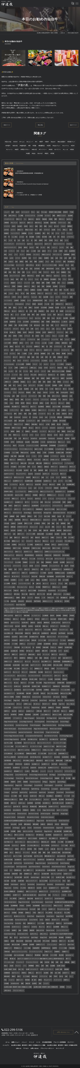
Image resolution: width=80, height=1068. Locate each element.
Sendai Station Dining (9, 934)
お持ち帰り (13, 389)
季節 (5, 569)
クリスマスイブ (31, 643)
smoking (35, 417)
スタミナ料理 (53, 955)
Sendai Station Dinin (23, 934)
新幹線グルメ (29, 955)
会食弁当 (39, 622)
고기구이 (52, 392)
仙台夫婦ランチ (64, 838)
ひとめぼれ (44, 360)
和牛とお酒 (31, 463)
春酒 (21, 873)
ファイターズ (42, 413)
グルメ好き (23, 888)
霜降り (30, 307)
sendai (46, 367)
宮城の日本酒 (28, 941)
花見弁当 (64, 413)
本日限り (63, 374)
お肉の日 (71, 321)
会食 (14, 534)
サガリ (42, 328)
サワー (20, 569)
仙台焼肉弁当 (18, 859)
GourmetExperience (69, 785)
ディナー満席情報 (49, 449)
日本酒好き (68, 937)
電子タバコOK (7, 590)
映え (5, 367)
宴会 (22, 410)
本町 (43, 268)
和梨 (66, 583)
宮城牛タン (66, 980)
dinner (19, 297)
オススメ (26, 374)
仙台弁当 (30, 474)
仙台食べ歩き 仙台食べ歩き (29, 895)
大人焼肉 (50, 679)
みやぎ (57, 268)
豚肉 (22, 399)
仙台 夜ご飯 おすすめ (35, 757)
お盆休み (13, 523)
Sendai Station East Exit (59, 512)
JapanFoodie (42, 792)
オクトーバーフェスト (9, 290)
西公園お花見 (33, 806)
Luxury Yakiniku (33, 919)
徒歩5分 (38, 219)
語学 (42, 965)
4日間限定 (46, 689)
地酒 (68, 268)
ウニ (25, 219)
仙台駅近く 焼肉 (36, 686)
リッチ (10, 367)
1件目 (34, 912)
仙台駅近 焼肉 (68, 647)
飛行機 (63, 353)
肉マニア (15, 357)
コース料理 (7, 544)
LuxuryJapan (55, 789)
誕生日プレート (8, 509)
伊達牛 (23, 275)
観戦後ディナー (8, 948)
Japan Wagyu (34, 937)
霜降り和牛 (44, 651)
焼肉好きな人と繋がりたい (10, 799)
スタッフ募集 (68, 481)
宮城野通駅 (66, 254)
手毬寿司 (41, 849)
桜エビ (11, 852)
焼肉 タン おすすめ (19, 835)
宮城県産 (28, 364)
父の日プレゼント (16, 926)
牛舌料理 (6, 442)
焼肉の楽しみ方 (45, 842)
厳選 (43, 282)
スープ (57, 325)
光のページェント (8, 304)
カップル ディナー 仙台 (36, 746)
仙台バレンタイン (21, 675)
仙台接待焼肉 (47, 643)
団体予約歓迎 (37, 601)
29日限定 (18, 697)
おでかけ (54, 519)
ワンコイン (69, 233)
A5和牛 (19, 781)
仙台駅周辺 (72, 251)
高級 (19, 272)
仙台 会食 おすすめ (40, 870)
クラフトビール (43, 976)
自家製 (69, 502)
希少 (21, 374)
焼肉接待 (65, 679)
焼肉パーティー (42, 410)
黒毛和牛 (65, 212)
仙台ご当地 (47, 516)
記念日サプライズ (69, 505)
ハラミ (16, 254)
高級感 (38, 282)
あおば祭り (34, 431)
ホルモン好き (37, 459)
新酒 (48, 318)
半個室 (47, 321)
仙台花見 (6, 824)
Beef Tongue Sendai (22, 866)
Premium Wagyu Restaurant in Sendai (13, 735)
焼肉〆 (69, 534)
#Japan (53, 142)
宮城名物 (51, 307)
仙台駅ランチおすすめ (9, 838)
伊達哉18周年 (33, 672)
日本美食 (14, 912)
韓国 (44, 396)
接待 (38, 420)
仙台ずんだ (37, 498)
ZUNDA (35, 530)
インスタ (53, 364)
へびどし (48, 336)
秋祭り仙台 (7, 558)
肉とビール (41, 926)
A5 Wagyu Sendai (8, 774)
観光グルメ (18, 852)
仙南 (43, 477)
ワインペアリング (8, 562)
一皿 (31, 325)
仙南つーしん (29, 484)
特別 (28, 293)
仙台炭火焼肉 (16, 665)
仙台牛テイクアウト (9, 474)
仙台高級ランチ (35, 764)
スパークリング (32, 396)
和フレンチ (24, 672)
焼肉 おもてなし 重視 (66, 693)
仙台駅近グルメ (47, 481)
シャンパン (24, 396)
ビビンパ (23, 339)
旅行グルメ (7, 912)
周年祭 (14, 336)
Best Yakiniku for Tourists (51, 735)
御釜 (61, 290)
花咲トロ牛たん (30, 265)
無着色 (18, 431)
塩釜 (33, 357)
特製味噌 (46, 456)
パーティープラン (14, 410)
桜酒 (40, 852)
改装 (35, 470)
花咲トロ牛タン (12, 215)
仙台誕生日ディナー (54, 888)
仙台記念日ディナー (60, 491)
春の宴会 (73, 757)
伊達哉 (50, 219)
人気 (32, 389)
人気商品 (57, 343)
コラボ (19, 321)
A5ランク (6, 378)
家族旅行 (13, 282)
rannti (68, 442)
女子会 (6, 346)
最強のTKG (32, 594)
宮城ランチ (24, 573)
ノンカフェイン (45, 339)
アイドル (37, 343)
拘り (48, 233)
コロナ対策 (40, 215)
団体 (25, 413)
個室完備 (13, 527)
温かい (17, 293)
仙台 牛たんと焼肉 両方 (10, 757)
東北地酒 (61, 937)
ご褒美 (16, 367)
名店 (72, 265)
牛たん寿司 (67, 912)
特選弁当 (6, 622)
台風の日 (47, 919)
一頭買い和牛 (56, 711)
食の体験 (40, 672)
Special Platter (43, 700)
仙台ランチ (22, 222)
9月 (58, 236)
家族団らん (59, 923)
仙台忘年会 (14, 636)
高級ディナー (19, 980)
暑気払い (30, 516)
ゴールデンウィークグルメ (10, 449)
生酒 (49, 852)
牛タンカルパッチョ (22, 587)
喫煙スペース (55, 378)
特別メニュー (7, 481)
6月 (52, 233)
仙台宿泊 (43, 314)
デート (49, 251)
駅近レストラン (8, 686)
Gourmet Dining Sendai (22, 725)
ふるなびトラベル (17, 707)
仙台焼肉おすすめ (34, 636)
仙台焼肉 (70, 215)
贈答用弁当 (46, 622)
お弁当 (11, 258)
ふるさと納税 (7, 707)
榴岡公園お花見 (42, 806)
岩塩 (69, 222)
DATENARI (37, 268)
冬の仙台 (23, 619)
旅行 (41, 229)
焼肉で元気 (45, 955)
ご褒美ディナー (23, 367)
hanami (29, 827)
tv (25, 279)
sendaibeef (37, 474)
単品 (71, 629)
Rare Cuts (60, 700)
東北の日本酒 (19, 941)
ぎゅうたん (37, 318)
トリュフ (25, 565)
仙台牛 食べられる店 (23, 757)
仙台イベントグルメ (46, 905)
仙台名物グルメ (46, 803)
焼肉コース (22, 357)
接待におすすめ (67, 530)
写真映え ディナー (36, 750)
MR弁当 (57, 824)
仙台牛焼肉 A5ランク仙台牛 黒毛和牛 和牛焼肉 (61, 934)
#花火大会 (8, 142)
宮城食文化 (54, 941)
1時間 (64, 502)
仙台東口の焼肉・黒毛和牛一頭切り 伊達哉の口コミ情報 (17, 987)
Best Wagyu (52, 774)
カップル (41, 488)
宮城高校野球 (36, 948)
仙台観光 (39, 290)
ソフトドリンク (44, 399)
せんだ (45, 888)
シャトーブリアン (35, 360)
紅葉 (29, 314)
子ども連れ (40, 385)
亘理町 (13, 286)
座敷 (54, 357)
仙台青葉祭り (7, 895)
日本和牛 (28, 905)
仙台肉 (6, 321)
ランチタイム (7, 392)
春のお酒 (34, 852)
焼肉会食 (46, 658)
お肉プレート (17, 509)
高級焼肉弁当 (56, 686)
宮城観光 (46, 290)
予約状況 (72, 615)
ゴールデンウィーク (9, 219)
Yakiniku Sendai (40, 718)
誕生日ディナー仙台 (24, 640)
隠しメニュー (52, 431)
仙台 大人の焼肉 (43, 881)
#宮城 (52, 153)
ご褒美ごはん (33, 367)
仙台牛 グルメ (7, 806)
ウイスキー (58, 261)
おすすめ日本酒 (56, 502)
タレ (23, 346)
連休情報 (58, 615)
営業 (52, 325)
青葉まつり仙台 (29, 229)
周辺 (46, 300)
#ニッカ (65, 149)
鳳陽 (44, 852)
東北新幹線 (37, 955)
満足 (48, 247)
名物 (52, 261)
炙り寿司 (71, 389)
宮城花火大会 (48, 555)
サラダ (6, 353)
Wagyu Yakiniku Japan (49, 682)
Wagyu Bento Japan (40, 863)
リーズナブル (35, 502)
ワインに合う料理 (65, 689)
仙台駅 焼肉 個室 (51, 870)
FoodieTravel (16, 789)
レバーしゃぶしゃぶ (61, 498)
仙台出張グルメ (8, 771)
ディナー (22, 254)
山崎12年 (38, 583)
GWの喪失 (68, 452)
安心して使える (70, 704)
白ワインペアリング (59, 558)
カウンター (15, 328)
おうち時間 (7, 583)
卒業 (54, 382)
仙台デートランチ (68, 835)
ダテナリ (21, 629)
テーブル (25, 371)
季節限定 (6, 463)
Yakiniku (45, 392)
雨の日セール (51, 374)
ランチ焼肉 (43, 573)
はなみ (6, 870)
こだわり (11, 293)
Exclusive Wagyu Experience (65, 774)
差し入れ (22, 484)
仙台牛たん (69, 219)
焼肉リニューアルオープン (46, 491)
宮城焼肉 (20, 286)
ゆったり (69, 456)
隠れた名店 (68, 314)
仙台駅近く (7, 573)
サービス (69, 516)
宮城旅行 (20, 378)
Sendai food (55, 813)
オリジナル (29, 346)
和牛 (46, 240)
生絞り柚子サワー (67, 658)
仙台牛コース (7, 672)
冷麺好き (27, 424)
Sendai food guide (45, 813)
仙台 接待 (13, 881)
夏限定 (40, 980)
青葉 (5, 307)
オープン (61, 481)
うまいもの (34, 297)
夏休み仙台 (34, 976)
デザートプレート (57, 254)
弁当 (49, 353)
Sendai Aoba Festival (9, 909)
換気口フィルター (61, 215)
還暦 (40, 382)
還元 (10, 336)
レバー (44, 498)
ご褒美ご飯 (39, 711)
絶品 (38, 286)
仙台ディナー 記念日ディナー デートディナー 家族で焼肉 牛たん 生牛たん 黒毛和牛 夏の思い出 (41, 958)
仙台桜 (20, 824)
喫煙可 (62, 378)
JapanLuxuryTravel (65, 789)
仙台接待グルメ (69, 803)
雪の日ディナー (46, 704)
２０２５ (6, 466)
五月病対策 (7, 452)
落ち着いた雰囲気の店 (9, 891)
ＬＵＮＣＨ (62, 293)
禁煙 (38, 378)
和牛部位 (22, 651)
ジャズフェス (65, 548)
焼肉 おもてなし (17, 760)
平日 (59, 279)
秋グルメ (31, 587)
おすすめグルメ (55, 845)
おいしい (58, 328)
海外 (17, 279)
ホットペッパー (20, 265)
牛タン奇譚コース (69, 541)
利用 (72, 519)
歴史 (40, 396)
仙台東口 (34, 983)
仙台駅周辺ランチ (68, 569)
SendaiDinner (38, 831)
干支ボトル (53, 647)
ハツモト (34, 456)
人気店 (63, 268)
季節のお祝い (35, 771)
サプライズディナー (47, 675)
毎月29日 (64, 477)
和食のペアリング (18, 424)
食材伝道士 (64, 343)
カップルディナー (36, 615)
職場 (41, 658)
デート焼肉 (31, 682)
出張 (53, 353)
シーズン (21, 580)
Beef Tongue (52, 700)
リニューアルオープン (20, 491)
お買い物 (36, 353)
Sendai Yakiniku (37, 512)
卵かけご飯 (24, 594)
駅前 (43, 321)
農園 (35, 261)
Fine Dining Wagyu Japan (66, 735)
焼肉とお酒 (23, 463)
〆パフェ (6, 431)
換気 (54, 215)
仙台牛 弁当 (70, 856)
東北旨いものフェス (9, 555)
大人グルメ (46, 799)
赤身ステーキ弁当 (8, 626)
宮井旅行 (6, 580)
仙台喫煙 (62, 562)
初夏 (39, 909)
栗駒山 (38, 580)
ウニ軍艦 (21, 215)
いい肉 (55, 251)
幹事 (37, 247)
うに (40, 364)
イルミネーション (63, 629)
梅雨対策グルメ (31, 923)
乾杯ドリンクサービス (31, 891)
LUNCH (14, 297)
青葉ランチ (14, 654)
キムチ (31, 318)
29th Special (56, 697)
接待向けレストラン (47, 601)
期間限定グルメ (21, 459)
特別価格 (35, 495)
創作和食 (29, 849)
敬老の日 (37, 537)
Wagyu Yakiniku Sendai (49, 810)
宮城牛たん (22, 643)
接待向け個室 (40, 534)
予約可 (55, 976)
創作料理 (13, 378)
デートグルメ (26, 852)
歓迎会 (6, 258)
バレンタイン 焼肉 (8, 746)
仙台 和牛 (26, 877)
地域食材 (43, 353)
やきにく (54, 336)
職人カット (64, 711)
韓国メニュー (15, 498)
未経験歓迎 (7, 972)
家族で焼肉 (26, 615)
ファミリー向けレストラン (26, 449)
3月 (20, 371)
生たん (72, 290)
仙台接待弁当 (16, 767)
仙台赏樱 (6, 831)
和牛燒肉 (21, 912)
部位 (64, 328)
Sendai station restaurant (47, 817)
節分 (71, 343)
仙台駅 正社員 (61, 965)
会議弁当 (43, 824)
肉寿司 (40, 240)
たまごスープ (58, 360)
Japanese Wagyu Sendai (65, 718)
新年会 (25, 247)
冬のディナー (48, 672)
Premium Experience (35, 781)
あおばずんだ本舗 (60, 576)
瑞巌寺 (6, 516)
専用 (30, 530)
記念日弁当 (33, 767)
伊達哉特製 (44, 565)
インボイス (53, 658)
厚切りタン (61, 219)
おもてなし (26, 707)
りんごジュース (63, 470)
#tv (36, 142)
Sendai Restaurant (59, 898)
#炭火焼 (15, 146)
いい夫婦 (33, 251)
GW (74, 258)
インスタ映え (60, 364)
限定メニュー (61, 442)
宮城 (52, 258)
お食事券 (16, 300)
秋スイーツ (45, 583)
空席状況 (65, 615)
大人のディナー (16, 558)
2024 (66, 251)
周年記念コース (55, 689)
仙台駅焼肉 (30, 803)
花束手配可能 (7, 760)
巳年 (42, 336)
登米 (46, 357)
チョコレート (7, 328)
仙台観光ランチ (43, 838)
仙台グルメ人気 (8, 863)
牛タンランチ (14, 222)
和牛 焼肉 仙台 (39, 835)
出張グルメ (21, 711)
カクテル (64, 275)
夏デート (68, 958)
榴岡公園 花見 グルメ (50, 856)
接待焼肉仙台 (7, 548)
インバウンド (43, 431)
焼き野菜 (24, 258)
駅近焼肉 (54, 704)
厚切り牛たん (38, 222)
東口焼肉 (42, 636)
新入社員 (35, 403)
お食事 (26, 580)
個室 (13, 212)
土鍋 (56, 258)
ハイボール (15, 339)
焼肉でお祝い (69, 449)
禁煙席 (42, 378)
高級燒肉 (57, 778)
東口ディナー (36, 477)
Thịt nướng (7, 396)
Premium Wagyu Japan (52, 721)
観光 (61, 240)
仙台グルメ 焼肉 (45, 877)
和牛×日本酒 (62, 420)
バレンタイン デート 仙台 (59, 743)
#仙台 (33, 153)
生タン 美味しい (8, 835)
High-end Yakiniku (9, 725)
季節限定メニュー (8, 849)
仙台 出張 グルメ (71, 877)
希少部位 (33, 293)
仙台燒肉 (6, 905)
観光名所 (40, 304)
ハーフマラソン (54, 456)
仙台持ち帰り (25, 622)
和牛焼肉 (47, 544)
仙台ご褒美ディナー (46, 661)
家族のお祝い (31, 654)
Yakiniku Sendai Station (10, 902)
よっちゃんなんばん (9, 364)
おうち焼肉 (65, 580)
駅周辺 (21, 261)
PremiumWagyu (28, 785)
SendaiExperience (59, 884)
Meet (64, 881)
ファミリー (56, 350)
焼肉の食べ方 (31, 888)
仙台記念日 (14, 640)
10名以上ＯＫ (50, 597)
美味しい (65, 229)
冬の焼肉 (71, 643)
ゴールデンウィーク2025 (32, 445)
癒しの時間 (70, 941)
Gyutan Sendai (49, 902)
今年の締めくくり (64, 626)
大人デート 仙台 (52, 753)
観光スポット (69, 304)
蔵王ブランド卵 (41, 594)
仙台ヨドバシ (70, 562)
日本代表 (47, 962)
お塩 (53, 328)
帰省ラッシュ (16, 435)
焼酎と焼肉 (39, 463)
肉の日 (52, 272)
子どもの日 (21, 445)
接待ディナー (7, 534)
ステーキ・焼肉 (42, 640)
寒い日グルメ (37, 704)
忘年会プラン (35, 569)
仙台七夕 (61, 265)
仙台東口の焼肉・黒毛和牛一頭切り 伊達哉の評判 (46, 987)
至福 (42, 562)
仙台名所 (36, 307)
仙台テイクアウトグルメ (29, 859)
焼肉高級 (6, 884)
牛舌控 (73, 438)
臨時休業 (41, 470)
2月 (16, 371)
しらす (46, 849)
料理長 (6, 484)
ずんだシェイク (33, 527)
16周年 (60, 251)
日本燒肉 (6, 983)
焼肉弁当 (6, 389)
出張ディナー (45, 619)
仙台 (38, 212)
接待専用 (24, 626)
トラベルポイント (17, 718)
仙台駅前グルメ (8, 594)
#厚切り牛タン (25, 149)
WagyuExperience (8, 785)
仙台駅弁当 (27, 764)
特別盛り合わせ (26, 697)
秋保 (40, 272)
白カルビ (45, 484)
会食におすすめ (40, 930)
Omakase (6, 796)
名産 (34, 392)
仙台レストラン (29, 629)
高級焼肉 (44, 219)
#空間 (48, 146)
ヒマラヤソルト (58, 346)
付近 (52, 304)
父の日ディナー (48, 898)
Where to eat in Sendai (55, 728)
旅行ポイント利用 (57, 714)
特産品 (6, 459)
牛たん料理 (19, 470)
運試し (14, 307)
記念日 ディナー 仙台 (49, 746)
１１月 (43, 597)
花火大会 (70, 279)
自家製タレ (37, 346)
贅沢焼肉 (27, 980)
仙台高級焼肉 (50, 576)
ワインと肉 (32, 558)
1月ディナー (25, 668)
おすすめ (6, 229)
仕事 (35, 516)
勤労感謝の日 (64, 597)
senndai (63, 456)
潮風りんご (7, 286)
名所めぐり (21, 311)
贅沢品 (17, 399)
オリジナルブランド (22, 318)
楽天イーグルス (56, 396)
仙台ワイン (7, 640)
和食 (35, 849)
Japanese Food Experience (25, 732)
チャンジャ (61, 495)
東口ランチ (63, 474)
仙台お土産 (34, 576)
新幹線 (58, 353)
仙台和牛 (26, 470)
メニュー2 (42, 771)
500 (5, 236)
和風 (49, 396)
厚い (5, 240)
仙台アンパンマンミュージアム (19, 951)
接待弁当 (33, 622)
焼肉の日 (70, 527)
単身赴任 (60, 357)
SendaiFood (34, 438)
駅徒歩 (38, 452)
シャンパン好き (70, 558)
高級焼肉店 (48, 562)
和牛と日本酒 (46, 941)
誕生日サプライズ (43, 891)
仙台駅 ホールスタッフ (32, 969)
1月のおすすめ (62, 643)
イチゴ (31, 435)
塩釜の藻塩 (53, 222)
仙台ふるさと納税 (68, 714)
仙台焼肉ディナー (8, 502)
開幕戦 (59, 382)
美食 (26, 799)
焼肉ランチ (30, 222)
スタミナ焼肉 (41, 923)
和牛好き (37, 619)
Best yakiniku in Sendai (33, 817)
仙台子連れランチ (8, 842)
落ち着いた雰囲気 (23, 325)
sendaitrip (34, 926)
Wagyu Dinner (60, 916)
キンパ (29, 382)
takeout (70, 353)
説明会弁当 (50, 824)
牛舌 (62, 778)
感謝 (5, 336)
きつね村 (23, 314)
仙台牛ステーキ (66, 622)
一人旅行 (51, 343)
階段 (45, 226)
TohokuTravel (59, 792)
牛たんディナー (48, 980)
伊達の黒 (13, 318)
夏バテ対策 (7, 541)
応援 (30, 413)
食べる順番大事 (69, 842)
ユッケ (52, 541)
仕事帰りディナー (40, 944)
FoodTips (15, 888)
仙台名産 (68, 428)
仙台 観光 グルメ (30, 835)
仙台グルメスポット (9, 470)
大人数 (47, 403)
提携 (11, 537)
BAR (15, 569)
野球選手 (15, 343)
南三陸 (31, 565)
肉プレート (39, 350)
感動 (41, 962)
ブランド (51, 300)
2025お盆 (6, 523)
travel (25, 385)
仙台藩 (57, 307)
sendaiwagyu (16, 827)
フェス (40, 516)
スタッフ (58, 527)
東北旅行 (28, 392)
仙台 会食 (6, 881)
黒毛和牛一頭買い (62, 619)
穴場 (47, 311)
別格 (5, 519)
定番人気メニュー (18, 661)
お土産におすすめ (56, 622)
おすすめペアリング (57, 463)
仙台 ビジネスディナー (31, 881)
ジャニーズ (27, 282)
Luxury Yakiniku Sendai (21, 774)
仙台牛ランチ (46, 474)
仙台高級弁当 (17, 689)
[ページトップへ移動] (77, 1032)
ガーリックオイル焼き (9, 587)
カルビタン (30, 498)
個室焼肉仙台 (71, 640)
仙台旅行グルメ (30, 711)
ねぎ (35, 488)
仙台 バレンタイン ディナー (44, 743)
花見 (30, 258)
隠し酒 (58, 424)
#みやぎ (40, 153)
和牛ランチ (72, 466)
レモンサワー (7, 339)
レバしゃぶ (51, 498)
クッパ (17, 314)
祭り (36, 229)
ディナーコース (57, 980)
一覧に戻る (40, 125)
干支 (71, 332)
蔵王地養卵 (53, 399)
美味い (33, 286)
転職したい (31, 972)
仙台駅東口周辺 (71, 573)
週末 (50, 976)
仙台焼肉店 (41, 406)
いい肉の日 (64, 321)
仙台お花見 (13, 824)
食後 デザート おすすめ (23, 750)
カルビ (10, 254)
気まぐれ (6, 314)
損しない (14, 311)
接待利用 (59, 530)
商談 (40, 530)
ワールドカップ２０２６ (32, 962)
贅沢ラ (15, 658)
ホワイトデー (32, 385)
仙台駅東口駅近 (70, 484)
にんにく (66, 519)
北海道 (34, 413)
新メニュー (61, 403)
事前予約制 (24, 679)
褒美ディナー (62, 941)
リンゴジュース (65, 350)
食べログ (56, 226)
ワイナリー (46, 272)
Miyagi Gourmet (40, 916)
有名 (5, 980)
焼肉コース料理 (23, 636)
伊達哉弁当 (25, 810)
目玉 (5, 371)
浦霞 (44, 318)
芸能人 (40, 258)
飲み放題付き (58, 796)
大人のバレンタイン (59, 672)
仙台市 (24, 332)
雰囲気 (19, 332)
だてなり (28, 304)
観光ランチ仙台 (38, 449)
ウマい (59, 229)
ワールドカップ (20, 962)
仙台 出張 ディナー (62, 870)
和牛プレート (7, 512)
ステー (60, 651)
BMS (29, 466)
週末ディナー (25, 537)
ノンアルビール (8, 413)
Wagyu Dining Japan (29, 718)
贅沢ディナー (47, 711)
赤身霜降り (13, 580)
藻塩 (51, 346)
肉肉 (49, 895)
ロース (20, 307)
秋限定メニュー (56, 587)
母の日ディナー (39, 898)
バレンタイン (36, 254)
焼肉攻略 (53, 842)
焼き (40, 297)
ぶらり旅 (44, 343)
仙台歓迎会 (7, 406)
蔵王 (56, 290)
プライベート (60, 332)
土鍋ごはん (45, 459)
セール (29, 300)
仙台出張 (13, 530)
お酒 (13, 396)
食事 (69, 523)
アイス (14, 392)
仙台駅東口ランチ (21, 838)
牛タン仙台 (44, 212)
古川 (27, 328)
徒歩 (36, 389)
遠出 (16, 261)
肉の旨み (55, 643)
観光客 (53, 424)
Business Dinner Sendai (21, 919)
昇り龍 (6, 332)
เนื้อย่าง (71, 392)
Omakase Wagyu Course (46, 778)
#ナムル (22, 142)
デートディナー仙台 (63, 636)
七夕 (19, 240)
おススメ (13, 229)
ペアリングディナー (53, 640)
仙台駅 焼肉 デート (63, 753)
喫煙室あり (30, 658)
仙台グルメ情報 (56, 406)
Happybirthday (35, 707)
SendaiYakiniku (42, 590)
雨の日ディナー (55, 919)
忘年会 (20, 247)
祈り (14, 385)
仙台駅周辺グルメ (34, 573)
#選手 (41, 142)
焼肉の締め (34, 424)
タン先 (38, 810)
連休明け (6, 456)
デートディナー (8, 647)
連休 (5, 261)
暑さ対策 (61, 955)
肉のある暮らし (69, 799)
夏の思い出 (12, 958)
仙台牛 (17, 212)
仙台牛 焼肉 (63, 739)
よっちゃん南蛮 (20, 364)
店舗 (65, 537)
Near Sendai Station (9, 704)
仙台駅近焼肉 (7, 665)
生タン (31, 226)
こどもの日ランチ (62, 445)
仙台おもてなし (63, 764)
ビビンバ (30, 279)
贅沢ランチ (54, 654)
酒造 (52, 972)
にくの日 (61, 336)
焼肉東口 (14, 930)
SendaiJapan (51, 792)
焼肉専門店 (12, 321)
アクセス (69, 987)
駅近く (19, 976)
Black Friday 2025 (20, 604)
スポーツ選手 (7, 343)
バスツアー (30, 597)
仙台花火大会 (39, 555)
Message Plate (47, 512)
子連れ (6, 403)
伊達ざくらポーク (46, 254)
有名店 (6, 937)
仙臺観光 (33, 290)
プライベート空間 (30, 534)
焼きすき (65, 399)
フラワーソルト (62, 222)
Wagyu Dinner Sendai (24, 902)
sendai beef (70, 431)
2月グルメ (19, 704)
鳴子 (33, 314)
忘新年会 (70, 328)
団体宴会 (27, 410)
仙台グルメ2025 (19, 495)
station (19, 385)
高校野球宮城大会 (46, 948)
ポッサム (23, 498)
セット (71, 976)
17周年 (20, 336)
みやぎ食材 (25, 321)
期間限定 (70, 226)
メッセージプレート (45, 505)
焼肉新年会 (22, 658)
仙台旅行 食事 (26, 686)
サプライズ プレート (70, 771)
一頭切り (26, 290)
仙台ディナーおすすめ (62, 810)
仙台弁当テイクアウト (66, 806)
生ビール (17, 346)
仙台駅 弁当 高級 (8, 859)
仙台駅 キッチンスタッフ (46, 969)
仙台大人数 (70, 633)
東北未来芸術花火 (29, 555)
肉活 (24, 923)
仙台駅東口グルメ (65, 459)
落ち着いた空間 (8, 438)
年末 (43, 325)
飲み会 (63, 236)
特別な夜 (34, 640)
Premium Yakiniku (69, 700)
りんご (63, 282)
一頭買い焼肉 (68, 760)
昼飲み (11, 346)
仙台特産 (33, 452)
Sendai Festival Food (22, 909)
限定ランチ (58, 389)
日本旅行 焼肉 (60, 682)
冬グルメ (14, 629)
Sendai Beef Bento (28, 863)
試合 (31, 268)
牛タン (33, 212)
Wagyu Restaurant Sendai (10, 721)
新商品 (68, 403)
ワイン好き (63, 640)
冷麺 (50, 236)
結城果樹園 (70, 282)
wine (58, 272)
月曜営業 (6, 222)
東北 (14, 360)
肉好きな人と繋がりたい (33, 842)
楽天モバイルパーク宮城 (58, 371)
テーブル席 (67, 796)
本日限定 (20, 530)
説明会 (19, 831)
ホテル (13, 268)
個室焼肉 (63, 523)
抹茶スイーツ (68, 849)
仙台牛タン (30, 244)
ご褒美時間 (24, 944)
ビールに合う (59, 541)
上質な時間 (35, 714)
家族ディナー (45, 537)
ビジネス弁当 (25, 767)
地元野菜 (26, 389)
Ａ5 (63, 484)
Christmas (69, 244)
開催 (52, 962)
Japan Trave (71, 944)
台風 (22, 268)
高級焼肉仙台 (39, 509)
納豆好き (29, 459)
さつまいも (53, 583)
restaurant (52, 428)
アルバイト (18, 965)
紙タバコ (38, 428)
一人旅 (30, 353)
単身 (19, 353)
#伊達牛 (7, 146)
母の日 (61, 435)
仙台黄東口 (44, 580)
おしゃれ (63, 307)
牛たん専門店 (49, 912)
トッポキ (68, 495)
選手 (22, 279)
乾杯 (58, 410)
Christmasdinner (19, 304)
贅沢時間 (23, 845)
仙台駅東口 (37, 233)
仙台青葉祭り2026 (66, 891)
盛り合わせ (37, 325)
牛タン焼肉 (39, 682)
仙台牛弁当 (72, 470)
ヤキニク (35, 364)
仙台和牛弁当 (41, 859)
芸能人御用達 (35, 442)
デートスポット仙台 (9, 962)
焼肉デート (27, 286)
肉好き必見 (53, 633)
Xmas (53, 318)
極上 (61, 339)
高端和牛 (13, 781)
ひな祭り (27, 771)
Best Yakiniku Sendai (51, 820)
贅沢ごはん (24, 558)
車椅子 (10, 505)
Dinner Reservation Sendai (25, 728)
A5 (64, 346)
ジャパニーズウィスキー (24, 583)
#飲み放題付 (61, 142)
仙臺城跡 (12, 516)
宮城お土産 (42, 576)
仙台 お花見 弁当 (61, 856)
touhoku (25, 417)
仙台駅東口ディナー (18, 481)
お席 (33, 282)
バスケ (6, 898)
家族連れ (23, 382)
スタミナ (44, 909)
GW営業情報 (52, 445)
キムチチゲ (7, 498)
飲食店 (34, 304)
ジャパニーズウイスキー (62, 930)
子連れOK (16, 590)
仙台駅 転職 (59, 969)
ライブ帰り (71, 537)
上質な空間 (36, 693)
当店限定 (14, 544)
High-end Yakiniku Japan (32, 778)
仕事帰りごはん (27, 704)
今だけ (19, 360)
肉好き (21, 343)
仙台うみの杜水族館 (19, 955)
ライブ (34, 258)
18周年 (52, 668)
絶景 (35, 311)
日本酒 (50, 240)
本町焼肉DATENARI (37, 300)
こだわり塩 (52, 417)
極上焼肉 (61, 799)
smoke (41, 417)
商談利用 (32, 930)
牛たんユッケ (36, 661)
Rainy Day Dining (8, 923)
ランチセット (56, 895)
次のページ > (73, 125)
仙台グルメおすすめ (28, 831)
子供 (67, 247)
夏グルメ (49, 926)
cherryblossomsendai (48, 827)
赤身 (25, 307)
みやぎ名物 (43, 307)
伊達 (10, 272)
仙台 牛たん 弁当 (38, 856)
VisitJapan (6, 792)
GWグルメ (22, 884)
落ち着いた (12, 332)
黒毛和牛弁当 (18, 764)
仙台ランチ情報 (32, 590)
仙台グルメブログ (51, 636)
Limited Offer (34, 700)
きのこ (55, 293)
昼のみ (70, 413)
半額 (69, 477)
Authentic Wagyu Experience (11, 739)
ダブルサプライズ (17, 512)
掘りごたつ (53, 403)
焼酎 (18, 396)
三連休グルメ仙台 (36, 548)
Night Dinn (61, 704)
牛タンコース (22, 544)
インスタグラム (13, 484)
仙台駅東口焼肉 (29, 481)
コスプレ (62, 247)
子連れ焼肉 (71, 948)
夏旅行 (13, 976)
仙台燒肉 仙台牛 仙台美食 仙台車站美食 (64, 902)
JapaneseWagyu (62, 781)
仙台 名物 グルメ (8, 877)
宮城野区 (46, 258)
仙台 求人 (21, 969)
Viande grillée (64, 392)
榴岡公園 (59, 417)
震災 (72, 382)
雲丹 (54, 314)
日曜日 (52, 537)
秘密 (12, 350)
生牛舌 (12, 442)
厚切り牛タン (30, 275)
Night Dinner (25, 700)
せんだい (46, 364)
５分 (46, 389)
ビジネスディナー (31, 420)
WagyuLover (19, 785)
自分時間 (32, 944)
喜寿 (44, 382)
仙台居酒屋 (56, 926)
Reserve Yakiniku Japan (10, 728)
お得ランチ (7, 297)
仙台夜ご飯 (37, 626)
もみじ (32, 580)
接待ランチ (7, 654)
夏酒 (46, 470)
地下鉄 (41, 389)
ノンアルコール (31, 339)
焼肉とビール (64, 926)
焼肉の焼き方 (39, 760)
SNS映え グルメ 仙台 (48, 750)
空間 (23, 272)
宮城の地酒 (45, 647)
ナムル (36, 279)
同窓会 (43, 523)
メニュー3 (50, 771)
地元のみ (50, 435)
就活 (61, 962)
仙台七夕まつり (69, 955)
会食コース (27, 569)
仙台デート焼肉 (65, 888)
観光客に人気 (36, 633)
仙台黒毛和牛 (35, 505)
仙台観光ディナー (46, 686)
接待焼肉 (6, 651)
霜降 (67, 336)
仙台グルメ (56, 275)
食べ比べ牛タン (16, 576)
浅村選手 (28, 477)
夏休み (73, 972)
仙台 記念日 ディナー (9, 693)
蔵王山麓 (49, 594)
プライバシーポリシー (18, 990)
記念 (39, 251)
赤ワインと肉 (49, 558)
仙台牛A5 (50, 573)
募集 (53, 527)
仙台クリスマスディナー (10, 247)
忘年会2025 (21, 601)
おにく (48, 328)
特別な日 (43, 693)
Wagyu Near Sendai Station (41, 728)
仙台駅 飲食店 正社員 (10, 969)
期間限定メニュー (51, 495)
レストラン (45, 428)
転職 (57, 962)
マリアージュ (40, 558)
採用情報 (62, 987)
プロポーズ (59, 537)
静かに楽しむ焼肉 (58, 665)
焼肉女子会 (27, 633)
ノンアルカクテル (69, 463)
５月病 (44, 452)
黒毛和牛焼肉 (57, 661)
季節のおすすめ (24, 452)
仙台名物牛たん (71, 859)
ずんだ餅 (66, 290)
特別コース (19, 219)
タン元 (33, 466)
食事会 (41, 403)
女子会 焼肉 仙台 (8, 753)
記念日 (13, 226)
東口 (44, 233)
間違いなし (7, 311)
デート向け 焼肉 (42, 753)
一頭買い (6, 318)
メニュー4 (32, 562)
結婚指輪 (24, 233)
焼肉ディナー (18, 350)
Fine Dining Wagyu (9, 778)
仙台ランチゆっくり (20, 842)
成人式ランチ (62, 654)
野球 (31, 371)
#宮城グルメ (71, 142)
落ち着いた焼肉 (33, 679)
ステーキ (17, 258)
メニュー (67, 339)
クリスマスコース (20, 244)
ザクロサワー (29, 541)
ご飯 (15, 325)
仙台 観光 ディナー (47, 757)
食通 (15, 420)
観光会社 (37, 597)
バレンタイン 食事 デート (22, 746)
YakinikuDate (31, 884)
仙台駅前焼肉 (38, 481)
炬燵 (5, 505)
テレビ (22, 251)
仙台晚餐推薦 (14, 905)
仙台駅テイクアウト (53, 806)
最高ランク (36, 873)
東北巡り (6, 530)
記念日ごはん (22, 803)
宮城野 (48, 282)
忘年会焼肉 (7, 643)
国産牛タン (7, 711)
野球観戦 (68, 371)
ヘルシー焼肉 (15, 452)
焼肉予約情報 (44, 445)
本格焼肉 (21, 714)
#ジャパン (9, 149)
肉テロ (66, 357)
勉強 (47, 965)
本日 (59, 282)
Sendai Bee (18, 923)
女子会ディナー (54, 626)
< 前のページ (6, 125)
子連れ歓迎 (7, 428)
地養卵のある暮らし (9, 597)
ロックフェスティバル (55, 881)
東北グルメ (45, 541)
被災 (5, 385)
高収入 (37, 965)
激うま (16, 937)
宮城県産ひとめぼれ (60, 573)
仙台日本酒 (7, 873)
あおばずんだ (60, 428)
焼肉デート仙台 (17, 548)
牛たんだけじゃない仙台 (63, 909)
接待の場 (46, 530)
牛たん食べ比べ (58, 912)
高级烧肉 (25, 781)
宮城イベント (18, 551)
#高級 (34, 146)
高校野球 (54, 948)
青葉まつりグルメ (58, 905)
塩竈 (17, 516)
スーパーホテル (8, 300)
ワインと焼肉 (47, 629)
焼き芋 (66, 565)
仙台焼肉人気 (14, 651)
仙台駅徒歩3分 (45, 633)
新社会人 (29, 403)
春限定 (16, 849)
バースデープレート (55, 891)
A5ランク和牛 (22, 466)
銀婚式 (49, 382)
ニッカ (28, 272)
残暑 (22, 983)
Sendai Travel (30, 916)
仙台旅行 (20, 226)
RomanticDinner (41, 884)
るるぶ (50, 226)
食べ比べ (38, 265)
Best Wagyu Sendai (51, 718)
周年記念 (46, 668)
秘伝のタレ (31, 219)
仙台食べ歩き (33, 796)
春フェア (23, 849)
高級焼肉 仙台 (17, 870)
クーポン (30, 233)
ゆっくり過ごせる (26, 647)
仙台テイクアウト (15, 622)
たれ (73, 796)
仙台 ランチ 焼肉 (17, 856)
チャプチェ (12, 353)
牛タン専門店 (13, 898)
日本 (69, 275)
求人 (64, 527)
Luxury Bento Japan (9, 866)
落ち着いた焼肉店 (47, 665)
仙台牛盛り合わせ (51, 442)
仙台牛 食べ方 (16, 806)
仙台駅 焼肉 (21, 881)
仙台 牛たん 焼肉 (8, 743)
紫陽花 (63, 431)
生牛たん (54, 544)
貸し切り (59, 318)
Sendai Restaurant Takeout (58, 866)
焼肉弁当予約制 (65, 686)
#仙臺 (28, 153)
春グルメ (72, 845)
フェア (63, 233)
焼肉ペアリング (14, 463)
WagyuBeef (52, 781)
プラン (64, 279)
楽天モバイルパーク (19, 477)
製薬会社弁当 (64, 824)
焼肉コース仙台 (56, 548)
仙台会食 (63, 534)
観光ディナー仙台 (49, 760)
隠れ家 (23, 597)
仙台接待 (57, 534)
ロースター (47, 215)
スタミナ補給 (27, 948)
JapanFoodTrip (23, 792)
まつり (28, 456)
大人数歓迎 (45, 615)
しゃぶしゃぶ (71, 498)
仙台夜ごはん (17, 686)
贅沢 (41, 226)
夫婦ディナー (7, 679)
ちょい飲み (14, 236)
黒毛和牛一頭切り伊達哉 (55, 212)
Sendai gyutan (21, 817)
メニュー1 (6, 212)
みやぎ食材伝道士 (35, 321)
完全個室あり (20, 891)
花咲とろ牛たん (44, 934)
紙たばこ (31, 428)
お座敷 (60, 385)
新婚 (71, 229)
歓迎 (20, 796)
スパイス (37, 565)
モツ (23, 541)
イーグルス (65, 382)
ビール (57, 233)
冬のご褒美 (17, 668)
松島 (52, 290)
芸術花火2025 (57, 555)
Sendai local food (21, 813)
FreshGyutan (51, 438)
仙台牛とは (25, 806)
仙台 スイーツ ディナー (10, 750)
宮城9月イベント (38, 551)
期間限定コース (38, 668)
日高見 (37, 336)
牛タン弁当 (33, 374)
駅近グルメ (12, 459)
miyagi (40, 367)
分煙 (36, 658)
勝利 (15, 413)
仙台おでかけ (46, 519)
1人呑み (38, 236)
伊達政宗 (19, 290)
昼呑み (6, 417)
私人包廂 (68, 778)
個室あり (40, 466)
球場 (49, 371)
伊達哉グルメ (47, 463)
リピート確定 (64, 845)
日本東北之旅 (19, 442)
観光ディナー (18, 615)
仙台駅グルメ (26, 505)
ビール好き (7, 930)
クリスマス (7, 226)
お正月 (44, 332)
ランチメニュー (25, 576)
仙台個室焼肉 (71, 491)
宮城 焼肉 (13, 456)
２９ (25, 530)
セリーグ (37, 371)
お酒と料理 (7, 845)
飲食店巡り (41, 311)
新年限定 (38, 647)
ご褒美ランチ (7, 382)
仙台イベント (48, 293)
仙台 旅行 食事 (18, 877)
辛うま (22, 293)
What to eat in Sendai (9, 813)
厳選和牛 (71, 711)
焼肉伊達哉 (17, 519)
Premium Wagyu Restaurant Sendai (38, 774)
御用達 (73, 339)
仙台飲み (30, 626)
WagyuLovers (7, 888)
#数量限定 (41, 146)
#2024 (15, 142)
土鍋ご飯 (53, 849)
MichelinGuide (25, 789)
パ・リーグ (14, 374)
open (55, 481)
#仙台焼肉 (13, 601)
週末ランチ (17, 537)
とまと (30, 488)
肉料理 (69, 346)
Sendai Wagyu (27, 512)
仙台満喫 (65, 318)
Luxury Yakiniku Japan (37, 902)
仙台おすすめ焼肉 (8, 919)
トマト (14, 488)
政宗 (43, 275)
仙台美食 (67, 438)
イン (31, 668)
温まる (22, 328)
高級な (11, 399)
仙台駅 (53, 229)
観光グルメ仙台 (46, 548)
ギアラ (40, 456)
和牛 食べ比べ (29, 651)
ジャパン (6, 279)
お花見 (58, 413)
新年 (67, 332)
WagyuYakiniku (48, 831)
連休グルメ (15, 619)
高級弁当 (71, 619)
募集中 (73, 962)
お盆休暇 (20, 523)
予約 (69, 272)
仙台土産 (17, 626)
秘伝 (43, 346)
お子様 (47, 424)
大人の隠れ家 (49, 534)
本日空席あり (7, 619)
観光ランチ (23, 590)
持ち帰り (14, 583)
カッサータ (24, 435)
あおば (59, 516)
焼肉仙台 (46, 466)
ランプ (57, 477)
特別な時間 (54, 799)
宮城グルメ (49, 275)
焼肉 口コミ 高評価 (8, 697)
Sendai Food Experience (10, 732)
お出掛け (41, 261)
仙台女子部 (37, 484)
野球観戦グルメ (18, 948)
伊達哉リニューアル (33, 491)
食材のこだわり (57, 594)
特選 (11, 417)
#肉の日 (34, 149)
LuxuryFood (7, 789)
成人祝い (66, 651)
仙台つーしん (7, 488)
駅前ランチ (7, 576)
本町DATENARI (50, 268)
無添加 (12, 431)
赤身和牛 (37, 651)
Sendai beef (17, 417)
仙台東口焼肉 (64, 488)
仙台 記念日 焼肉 (66, 852)
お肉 (5, 325)
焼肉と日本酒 (37, 941)
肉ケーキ (65, 675)
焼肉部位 (33, 810)
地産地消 (46, 279)
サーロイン (25, 360)
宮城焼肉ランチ (28, 873)
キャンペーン (7, 360)
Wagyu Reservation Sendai (49, 725)
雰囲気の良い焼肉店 (31, 753)
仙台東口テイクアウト (53, 767)
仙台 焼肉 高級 (57, 831)
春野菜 (6, 852)
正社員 (11, 965)
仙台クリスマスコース (59, 244)
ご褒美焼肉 (15, 382)
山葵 (42, 357)
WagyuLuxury (70, 884)
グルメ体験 (60, 842)
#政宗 (16, 149)
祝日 (32, 537)
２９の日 (43, 442)
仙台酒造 (46, 972)
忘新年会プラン (59, 304)
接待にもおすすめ (8, 615)
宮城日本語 (72, 870)
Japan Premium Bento (34, 866)
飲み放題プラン (16, 406)
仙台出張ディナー (70, 682)
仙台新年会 (7, 636)
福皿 (10, 307)
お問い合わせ (7, 990)
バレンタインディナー (9, 675)
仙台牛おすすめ (18, 863)
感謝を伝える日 (50, 923)
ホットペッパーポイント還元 (50, 265)
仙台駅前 (55, 286)
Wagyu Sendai (40, 820)
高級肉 (10, 325)
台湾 (20, 438)
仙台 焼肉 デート (43, 739)
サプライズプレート (57, 505)
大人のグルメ (15, 845)
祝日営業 (72, 597)
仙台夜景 (55, 562)
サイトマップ (60, 1048)
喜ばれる (60, 367)
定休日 (25, 226)
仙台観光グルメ (63, 466)
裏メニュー (60, 314)
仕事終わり (28, 912)
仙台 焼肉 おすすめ (32, 739)
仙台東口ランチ (8, 477)
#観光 (46, 153)
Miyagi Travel (43, 937)
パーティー (11, 251)
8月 (54, 236)
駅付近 (60, 519)
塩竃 (28, 357)
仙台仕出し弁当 (42, 767)
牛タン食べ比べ (71, 512)
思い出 (61, 976)
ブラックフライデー (9, 604)
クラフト (34, 272)
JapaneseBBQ (42, 438)
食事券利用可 (7, 718)
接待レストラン (8, 682)
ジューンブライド (15, 233)
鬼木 (69, 881)
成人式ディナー (8, 658)
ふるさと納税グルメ (45, 714)
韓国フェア (42, 495)
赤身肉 (58, 484)
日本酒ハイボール (55, 459)
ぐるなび (63, 226)
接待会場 (52, 530)
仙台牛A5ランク (8, 689)
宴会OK (52, 615)
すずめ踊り (13, 466)
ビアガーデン (70, 236)
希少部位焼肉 (26, 548)
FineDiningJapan (49, 785)
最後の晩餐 (21, 456)
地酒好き (6, 941)
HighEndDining (35, 789)
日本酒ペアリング (46, 420)
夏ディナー (39, 972)
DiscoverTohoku (70, 792)
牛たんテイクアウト (21, 474)
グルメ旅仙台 (67, 594)
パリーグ (43, 371)
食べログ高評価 (45, 845)
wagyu (39, 392)
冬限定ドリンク (8, 661)
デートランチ (46, 654)
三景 (31, 311)
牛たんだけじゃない (66, 767)
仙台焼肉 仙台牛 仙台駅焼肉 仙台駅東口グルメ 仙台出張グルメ (19, 820)
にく (11, 870)
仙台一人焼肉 (25, 665)
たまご (51, 360)
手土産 (72, 565)
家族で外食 (30, 898)
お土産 (20, 389)
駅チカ (64, 389)
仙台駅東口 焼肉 (68, 831)
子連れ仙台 (7, 951)
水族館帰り (57, 951)
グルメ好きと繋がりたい (33, 845)
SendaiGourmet (15, 983)
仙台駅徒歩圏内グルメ (67, 661)
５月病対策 (51, 452)
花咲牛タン (28, 495)
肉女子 (14, 445)
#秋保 (50, 149)
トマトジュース (53, 470)
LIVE (32, 343)
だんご (41, 527)
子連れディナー (48, 951)
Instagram (68, 364)
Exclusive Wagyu (64, 721)
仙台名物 (46, 222)
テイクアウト (7, 357)
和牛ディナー (54, 466)
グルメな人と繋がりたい (35, 799)
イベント (6, 282)
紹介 (28, 251)
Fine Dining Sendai (39, 721)
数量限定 (63, 272)
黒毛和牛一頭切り (8, 491)
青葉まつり (20, 229)
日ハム (49, 413)
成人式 (38, 654)
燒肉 (74, 778)
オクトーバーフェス (15, 275)
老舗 (20, 930)
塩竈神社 (23, 516)
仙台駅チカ (30, 619)
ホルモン (32, 247)
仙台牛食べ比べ (58, 601)
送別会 (73, 254)
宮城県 (53, 282)
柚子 (59, 658)
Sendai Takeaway (64, 863)
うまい (51, 297)
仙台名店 (44, 707)
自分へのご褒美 (8, 668)
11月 (57, 597)
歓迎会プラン (25, 406)
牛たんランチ (55, 474)
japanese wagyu (35, 877)
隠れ (11, 937)
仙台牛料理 (69, 378)
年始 (47, 325)
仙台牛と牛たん (34, 934)
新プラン (27, 502)
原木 (31, 261)
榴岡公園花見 (27, 824)
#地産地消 (23, 146)
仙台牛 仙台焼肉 (68, 923)
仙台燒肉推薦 (36, 905)
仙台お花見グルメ (60, 859)
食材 (5, 293)
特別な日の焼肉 (19, 633)
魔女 (72, 247)
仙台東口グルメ (39, 544)
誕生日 (44, 251)
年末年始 (38, 332)
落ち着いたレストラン (19, 916)
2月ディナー (57, 675)
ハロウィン (54, 247)
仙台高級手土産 (50, 859)
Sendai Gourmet (36, 697)
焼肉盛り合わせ (55, 321)
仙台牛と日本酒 (53, 937)
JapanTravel (14, 792)
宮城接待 (25, 562)
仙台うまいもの (71, 293)
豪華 (70, 258)
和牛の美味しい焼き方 (28, 760)
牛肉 (61, 258)
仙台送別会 (57, 757)
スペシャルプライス (54, 565)
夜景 (59, 580)
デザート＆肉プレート (28, 509)
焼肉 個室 (28, 693)
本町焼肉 (48, 286)
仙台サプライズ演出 (49, 509)
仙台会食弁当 (7, 767)
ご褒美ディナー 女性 (60, 750)
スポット (20, 282)
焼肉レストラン (8, 424)
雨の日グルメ (65, 919)
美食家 (21, 799)
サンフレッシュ (22, 488)
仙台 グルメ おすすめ (56, 873)
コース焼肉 (14, 643)
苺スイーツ (60, 849)
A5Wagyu (45, 781)
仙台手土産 (54, 764)
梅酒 (42, 569)
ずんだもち (21, 392)
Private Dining (19, 778)
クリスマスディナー (9, 244)
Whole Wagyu (7, 700)
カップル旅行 (26, 976)
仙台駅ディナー (17, 895)
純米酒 (12, 941)
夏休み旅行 (7, 976)
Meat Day (64, 697)
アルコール (36, 399)
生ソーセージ (7, 565)
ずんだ (67, 265)
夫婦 (66, 976)
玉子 (65, 360)
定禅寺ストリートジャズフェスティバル (54, 551)
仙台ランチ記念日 (32, 838)
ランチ (10, 240)
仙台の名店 (53, 619)
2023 (5, 251)
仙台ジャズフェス (8, 551)
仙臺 (5, 272)
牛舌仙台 (22, 905)
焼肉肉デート (51, 332)
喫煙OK (25, 428)
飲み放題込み (71, 261)
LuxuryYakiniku (38, 785)
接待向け (55, 629)
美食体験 (6, 803)
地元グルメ (23, 682)
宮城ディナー (17, 505)
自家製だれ (51, 707)
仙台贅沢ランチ (45, 764)
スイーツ (43, 435)
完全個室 (54, 385)
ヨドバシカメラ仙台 (9, 265)
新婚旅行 (6, 233)
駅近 (5, 254)
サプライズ (46, 229)
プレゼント (65, 297)
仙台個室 (72, 318)
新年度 (22, 403)
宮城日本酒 (14, 873)
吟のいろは (47, 502)
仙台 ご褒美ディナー (28, 870)
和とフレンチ (16, 672)
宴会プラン (33, 406)
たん (73, 689)
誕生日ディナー (16, 573)
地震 (10, 385)
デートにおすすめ (62, 590)
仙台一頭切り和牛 (8, 495)
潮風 (73, 350)
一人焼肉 (24, 353)
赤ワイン (6, 350)
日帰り (20, 413)
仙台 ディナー (7, 856)
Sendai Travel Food (64, 820)
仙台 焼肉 (23, 739)
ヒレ (47, 477)
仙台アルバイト (16, 972)
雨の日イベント (42, 374)
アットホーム (51, 410)
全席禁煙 (64, 587)
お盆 (23, 240)
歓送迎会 (29, 254)
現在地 (6, 275)
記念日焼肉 (57, 679)
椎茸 (26, 261)
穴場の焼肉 (17, 647)
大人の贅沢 (7, 944)
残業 (64, 261)
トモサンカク (48, 488)
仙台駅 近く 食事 (60, 877)
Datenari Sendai (50, 930)
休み (57, 523)
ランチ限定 (30, 544)
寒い (12, 314)
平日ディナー (42, 679)
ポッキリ (43, 247)
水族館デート (65, 951)
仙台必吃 (27, 442)
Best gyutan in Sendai (9, 817)
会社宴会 (34, 410)
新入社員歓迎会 (66, 406)
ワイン (73, 268)
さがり (37, 328)
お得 (65, 258)
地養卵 (18, 597)
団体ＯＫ (6, 527)
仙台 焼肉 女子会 (54, 739)
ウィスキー (28, 399)
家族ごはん (45, 626)
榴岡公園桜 (35, 824)
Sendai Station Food (53, 863)
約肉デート (63, 300)
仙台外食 (14, 711)
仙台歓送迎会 (65, 757)
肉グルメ (41, 424)
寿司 (36, 240)
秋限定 (10, 569)
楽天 (26, 268)
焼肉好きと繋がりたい (35, 519)
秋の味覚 (38, 587)
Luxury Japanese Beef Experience (34, 735)
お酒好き (64, 410)
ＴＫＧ (6, 537)
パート (24, 965)
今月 (18, 251)
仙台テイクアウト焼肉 (28, 689)
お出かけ (11, 261)
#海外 (47, 142)
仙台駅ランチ (52, 909)
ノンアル (70, 410)
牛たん (56, 240)
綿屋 (41, 502)
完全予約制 (39, 689)
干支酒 (71, 212)
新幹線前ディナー (18, 771)
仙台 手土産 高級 (28, 856)
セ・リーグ (7, 374)
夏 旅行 (34, 980)
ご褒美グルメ (22, 898)
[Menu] (77, 3)
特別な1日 (31, 332)
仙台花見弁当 (7, 810)
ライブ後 (6, 601)
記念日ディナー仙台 (63, 544)
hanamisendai (37, 827)
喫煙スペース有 (28, 523)
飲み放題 (32, 236)
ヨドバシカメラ (25, 212)
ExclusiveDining (45, 789)
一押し (71, 367)
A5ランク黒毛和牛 (8, 764)
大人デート (52, 367)
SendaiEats (60, 438)
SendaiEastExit (52, 590)
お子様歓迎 (37, 523)
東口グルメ (25, 438)
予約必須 (58, 707)
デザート (32, 350)
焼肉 (40, 983)
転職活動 (66, 969)
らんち (49, 314)
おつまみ (22, 236)
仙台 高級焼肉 (18, 743)
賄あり (6, 965)
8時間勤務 (31, 965)
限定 (14, 272)
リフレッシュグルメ (52, 944)
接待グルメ (13, 803)
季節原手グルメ (46, 587)
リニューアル (55, 339)
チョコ (37, 435)
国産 (43, 286)
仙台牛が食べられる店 (58, 803)
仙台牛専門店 (69, 916)
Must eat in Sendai (39, 732)
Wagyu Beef (17, 700)
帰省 (10, 435)
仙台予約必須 (62, 633)
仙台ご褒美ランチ (53, 838)
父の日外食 (7, 926)
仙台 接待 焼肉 (20, 693)
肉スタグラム (7, 445)
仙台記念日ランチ (57, 835)
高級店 (6, 399)
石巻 (37, 357)
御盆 (53, 523)
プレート (47, 569)
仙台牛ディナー (8, 916)
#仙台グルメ (56, 146)
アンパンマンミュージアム (35, 951)
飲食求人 (24, 972)
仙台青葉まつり (68, 905)
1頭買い (11, 519)
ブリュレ (60, 583)
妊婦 (38, 339)
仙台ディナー (48, 244)
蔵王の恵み (17, 594)
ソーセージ (62, 286)
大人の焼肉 (18, 562)
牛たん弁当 (67, 385)
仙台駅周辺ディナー (57, 569)
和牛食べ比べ (67, 665)
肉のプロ (6, 714)
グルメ (47, 261)
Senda (41, 919)
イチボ (52, 477)
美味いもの (41, 796)
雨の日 (52, 311)
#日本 (73, 146)
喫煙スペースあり (16, 428)
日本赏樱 (13, 831)
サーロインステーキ (30, 215)
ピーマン (58, 297)
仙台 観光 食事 (45, 873)
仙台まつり (69, 576)
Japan (12, 279)
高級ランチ (40, 912)
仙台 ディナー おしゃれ (29, 743)
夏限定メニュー (16, 541)
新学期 (17, 403)
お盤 (49, 523)
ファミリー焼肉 (63, 948)
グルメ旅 (47, 304)
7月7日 (6, 958)
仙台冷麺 (46, 297)
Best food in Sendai (33, 813)
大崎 (32, 328)
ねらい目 (47, 527)
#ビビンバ (30, 142)
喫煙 (33, 378)
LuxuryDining (58, 785)
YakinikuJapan (14, 884)
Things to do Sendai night (52, 732)
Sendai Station (50, 916)
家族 (36, 226)
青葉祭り (27, 431)
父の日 (55, 435)
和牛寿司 (67, 601)
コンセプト (46, 983)
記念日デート (66, 972)
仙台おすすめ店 (42, 895)
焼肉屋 (61, 311)
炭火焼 (37, 275)
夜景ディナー (38, 629)
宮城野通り (7, 268)
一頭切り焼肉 (53, 651)
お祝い (34, 382)
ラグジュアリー (58, 771)
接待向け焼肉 (59, 760)
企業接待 (25, 930)
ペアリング (27, 336)
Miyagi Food (71, 866)
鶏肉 (57, 300)
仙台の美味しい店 (8, 633)
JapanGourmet (33, 792)
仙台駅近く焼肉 (60, 452)
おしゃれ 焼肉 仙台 (19, 753)
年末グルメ (7, 629)
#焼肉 (72, 149)
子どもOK (47, 385)
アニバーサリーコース (62, 668)
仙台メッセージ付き (61, 509)
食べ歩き (26, 796)
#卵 (29, 146)
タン (28, 240)
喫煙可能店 (27, 378)
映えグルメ (37, 541)
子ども (71, 399)
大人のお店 (32, 909)
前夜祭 (53, 516)
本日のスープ (64, 325)
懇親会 (6, 410)
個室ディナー (21, 534)
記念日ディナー (48, 350)
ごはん (11, 403)
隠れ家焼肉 (28, 714)
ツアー (26, 343)
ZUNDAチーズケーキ (23, 527)
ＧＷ (5, 435)
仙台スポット (71, 307)
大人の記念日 (16, 679)
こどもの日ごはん (60, 449)
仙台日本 (39, 888)
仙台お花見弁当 (17, 810)
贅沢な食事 (21, 420)
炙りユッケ (27, 661)
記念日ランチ (23, 654)
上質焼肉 (39, 643)
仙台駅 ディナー (68, 873)
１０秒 (51, 389)
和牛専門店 (13, 714)
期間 (71, 297)
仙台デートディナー (35, 665)
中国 (15, 438)
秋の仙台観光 (66, 555)
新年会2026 (29, 601)
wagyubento (59, 827)
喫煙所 (48, 378)
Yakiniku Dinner (47, 697)
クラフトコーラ (17, 565)
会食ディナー (62, 944)
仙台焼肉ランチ (19, 502)
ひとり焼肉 (14, 796)
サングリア (72, 583)
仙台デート (26, 297)
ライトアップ (53, 580)
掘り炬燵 (44, 236)
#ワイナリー (43, 149)
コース (66, 240)
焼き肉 (25, 350)
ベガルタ (64, 895)
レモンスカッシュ (69, 311)
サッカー (70, 895)
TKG (59, 399)
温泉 (38, 314)
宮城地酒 (55, 420)
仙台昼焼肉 (48, 835)
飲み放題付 (53, 279)
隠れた (65, 367)
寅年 (5, 215)
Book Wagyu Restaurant (64, 725)
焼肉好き (48, 406)
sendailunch (68, 827)
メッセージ (11, 980)
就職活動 (67, 962)
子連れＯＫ (65, 424)
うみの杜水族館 (8, 955)
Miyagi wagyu (64, 813)
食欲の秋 (28, 983)
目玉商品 (23, 300)
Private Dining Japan (35, 725)
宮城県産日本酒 (68, 417)
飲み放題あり (50, 796)
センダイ (11, 371)
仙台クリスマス (38, 244)
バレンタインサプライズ (34, 675)
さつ (53, 877)
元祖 (71, 396)
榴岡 (56, 219)
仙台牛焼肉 (37, 803)
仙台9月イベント (28, 551)
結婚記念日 (64, 396)
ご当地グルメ (26, 926)
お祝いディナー (69, 435)
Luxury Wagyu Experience (26, 721)
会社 (38, 562)
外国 (58, 431)
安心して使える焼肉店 (53, 693)
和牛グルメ (25, 519)
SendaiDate (50, 884)
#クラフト (58, 149)
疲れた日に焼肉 (16, 944)
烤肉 (57, 392)
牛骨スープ (40, 293)
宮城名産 (56, 488)
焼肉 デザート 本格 (61, 746)
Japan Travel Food (24, 937)
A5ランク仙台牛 (8, 420)
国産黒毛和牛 (66, 707)
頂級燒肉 (6, 781)
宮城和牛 (60, 647)
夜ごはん (16, 682)
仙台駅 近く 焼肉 (56, 852)
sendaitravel (7, 827)
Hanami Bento (46, 866)
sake (46, 417)
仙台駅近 (69, 374)
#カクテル (65, 146)
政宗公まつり (19, 555)
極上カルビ (52, 484)
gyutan (23, 827)
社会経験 (52, 965)
